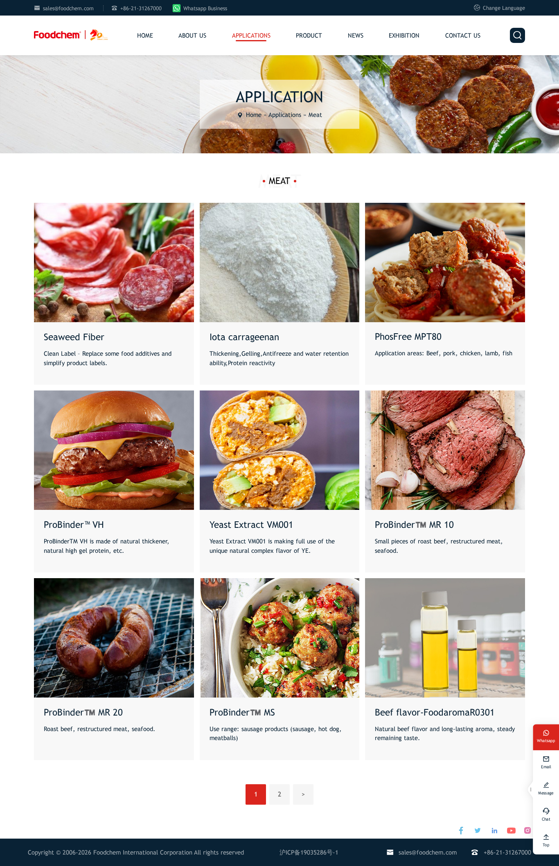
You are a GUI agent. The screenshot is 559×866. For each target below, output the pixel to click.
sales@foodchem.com (68, 8)
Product (309, 35)
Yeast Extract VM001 (251, 524)
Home (145, 35)
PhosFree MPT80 (408, 336)
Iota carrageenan (244, 337)
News (355, 35)
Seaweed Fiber (74, 337)
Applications (251, 35)
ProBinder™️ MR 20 (83, 712)
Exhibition (404, 35)
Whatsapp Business (205, 8)
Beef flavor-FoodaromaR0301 (435, 712)
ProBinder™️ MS (242, 712)
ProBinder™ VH (74, 524)
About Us (192, 35)
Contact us (462, 35)
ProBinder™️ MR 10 (414, 524)
